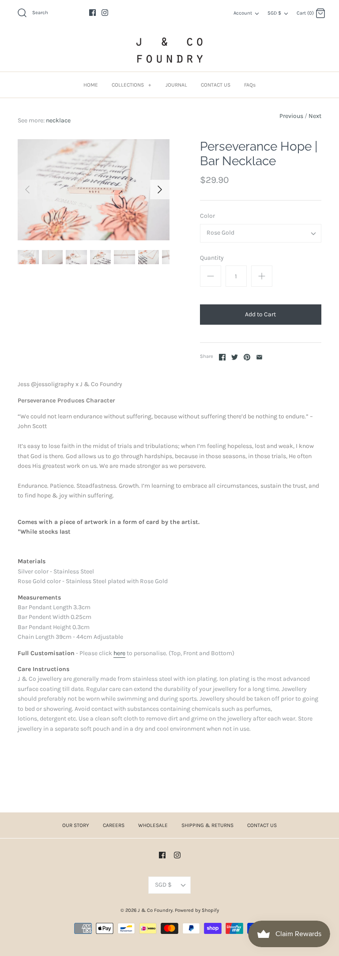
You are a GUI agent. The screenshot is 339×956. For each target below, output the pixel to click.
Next (315, 116)
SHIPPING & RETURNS (207, 825)
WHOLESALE (153, 825)
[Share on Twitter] (234, 357)
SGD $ (274, 13)
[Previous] (27, 189)
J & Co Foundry (155, 910)
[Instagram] (105, 12)
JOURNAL (176, 85)
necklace (58, 120)
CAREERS (113, 825)
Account (243, 13)
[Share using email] (259, 357)
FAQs (250, 85)
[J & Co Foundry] (169, 50)
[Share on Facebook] (222, 357)
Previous (291, 116)
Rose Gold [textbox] (220, 232)
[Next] (160, 189)
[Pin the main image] (247, 357)
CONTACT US (215, 85)
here (119, 653)
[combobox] (260, 233)
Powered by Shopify (197, 910)
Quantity (212, 258)
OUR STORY (75, 825)
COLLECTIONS (131, 85)
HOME (90, 85)
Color (207, 216)
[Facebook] (92, 12)
